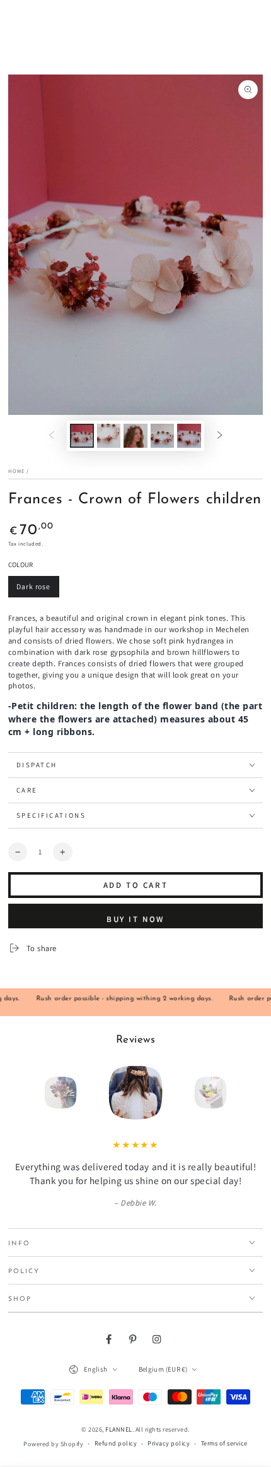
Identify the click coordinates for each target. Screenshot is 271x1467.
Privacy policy (168, 1443)
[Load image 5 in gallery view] (188, 436)
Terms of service (224, 1443)
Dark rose (37, 589)
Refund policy (116, 1443)
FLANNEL (118, 1429)
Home (16, 470)
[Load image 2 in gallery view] (108, 436)
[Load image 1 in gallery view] (81, 436)
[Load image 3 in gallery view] (135, 436)
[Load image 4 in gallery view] (162, 436)
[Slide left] (51, 435)
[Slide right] (219, 435)
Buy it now (135, 919)
